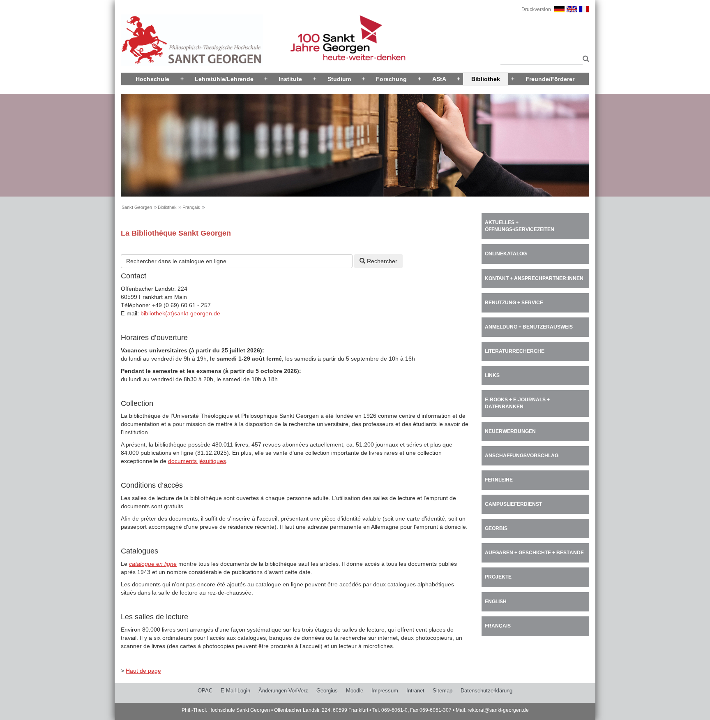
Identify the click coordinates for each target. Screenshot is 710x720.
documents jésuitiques (197, 461)
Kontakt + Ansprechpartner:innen (534, 278)
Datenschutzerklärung (486, 691)
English (496, 601)
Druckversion (536, 9)
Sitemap (442, 691)
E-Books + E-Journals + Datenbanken (517, 403)
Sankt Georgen (137, 207)
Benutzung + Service (514, 303)
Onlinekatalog (506, 254)
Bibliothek (485, 79)
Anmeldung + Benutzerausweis (529, 327)
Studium (339, 79)
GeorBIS (496, 528)
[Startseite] (192, 40)
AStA (439, 79)
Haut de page (143, 670)
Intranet (415, 691)
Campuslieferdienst (513, 504)
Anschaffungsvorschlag (521, 455)
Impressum (384, 691)
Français (191, 207)
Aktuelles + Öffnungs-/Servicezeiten (519, 226)
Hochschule (152, 79)
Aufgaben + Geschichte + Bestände (534, 553)
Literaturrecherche (514, 351)
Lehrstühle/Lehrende (224, 79)
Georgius (327, 691)
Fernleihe (499, 480)
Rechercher (381, 261)
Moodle (354, 691)
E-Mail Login (235, 691)
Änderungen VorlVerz (283, 691)
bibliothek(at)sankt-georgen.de (180, 313)
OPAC (205, 691)
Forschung (391, 79)
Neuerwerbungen (510, 431)
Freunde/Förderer (550, 79)
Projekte (498, 577)
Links (492, 375)
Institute (290, 79)
